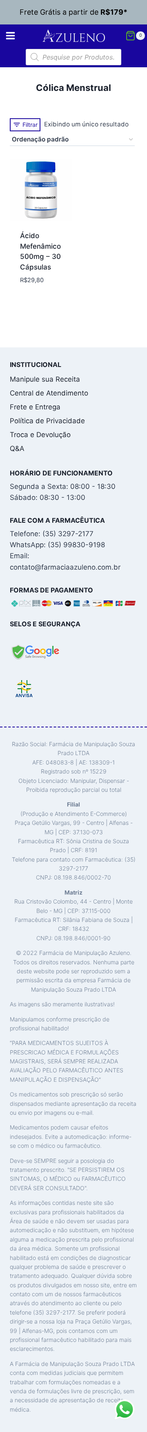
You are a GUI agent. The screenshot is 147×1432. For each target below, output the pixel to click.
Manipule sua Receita (45, 379)
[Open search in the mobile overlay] (73, 57)
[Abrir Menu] (10, 35)
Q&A (17, 448)
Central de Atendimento (49, 393)
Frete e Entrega (35, 407)
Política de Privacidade (47, 421)
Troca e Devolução (40, 435)
